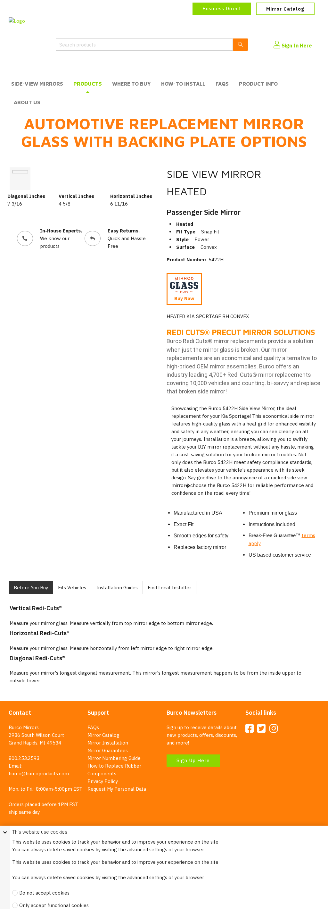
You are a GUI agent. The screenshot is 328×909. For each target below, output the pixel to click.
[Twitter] (261, 729)
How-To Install (183, 84)
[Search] (240, 44)
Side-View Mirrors (37, 84)
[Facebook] (249, 729)
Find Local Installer (169, 588)
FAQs (222, 84)
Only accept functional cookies (54, 905)
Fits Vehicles (72, 588)
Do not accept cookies (44, 893)
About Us (27, 102)
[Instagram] (273, 729)
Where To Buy (131, 84)
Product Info (258, 84)
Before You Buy (31, 588)
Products (87, 84)
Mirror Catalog (285, 9)
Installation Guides (117, 588)
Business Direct (221, 8)
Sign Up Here (193, 760)
